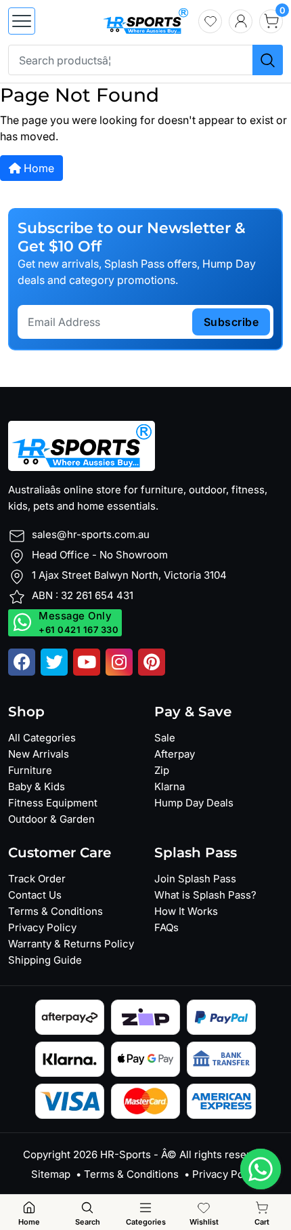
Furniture (30, 770)
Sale (164, 737)
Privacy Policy (42, 927)
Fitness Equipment (52, 802)
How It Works (186, 911)
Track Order (37, 878)
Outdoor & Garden (51, 819)
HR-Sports (125, 1154)
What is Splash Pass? (205, 894)
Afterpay (174, 753)
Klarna (169, 786)
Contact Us (35, 894)
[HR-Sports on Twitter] (54, 662)
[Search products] (267, 60)
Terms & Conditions (55, 911)
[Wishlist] (210, 21)
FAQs (166, 927)
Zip (161, 770)
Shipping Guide (45, 960)
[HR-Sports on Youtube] (86, 662)
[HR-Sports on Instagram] (119, 662)
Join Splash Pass (195, 878)
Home (37, 168)
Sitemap (50, 1174)
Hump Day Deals (193, 802)
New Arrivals (38, 753)
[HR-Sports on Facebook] (21, 662)
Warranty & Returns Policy (71, 943)
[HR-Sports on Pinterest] (151, 662)
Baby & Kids (36, 786)
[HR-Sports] (145, 19)
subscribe (231, 322)
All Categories (42, 737)
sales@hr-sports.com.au (91, 534)
